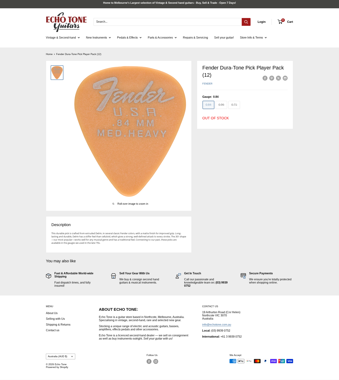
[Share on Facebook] (265, 78)
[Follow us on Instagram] (155, 361)
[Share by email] (285, 78)
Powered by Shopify (57, 367)
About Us (52, 313)
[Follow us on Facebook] (149, 361)
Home (49, 54)
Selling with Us (55, 318)
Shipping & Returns (58, 324)
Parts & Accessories (160, 37)
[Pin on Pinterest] (271, 78)
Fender (207, 83)
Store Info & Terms (251, 37)
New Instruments (96, 37)
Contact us (52, 330)
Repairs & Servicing (195, 37)
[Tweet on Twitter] (278, 78)
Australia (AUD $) (57, 356)
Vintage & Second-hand (61, 37)
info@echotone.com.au (216, 324)
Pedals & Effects (127, 37)
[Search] (246, 22)
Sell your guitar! (224, 37)
